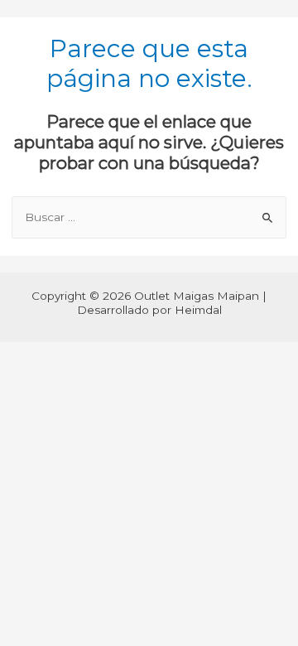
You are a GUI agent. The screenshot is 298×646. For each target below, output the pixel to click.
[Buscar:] (149, 217)
